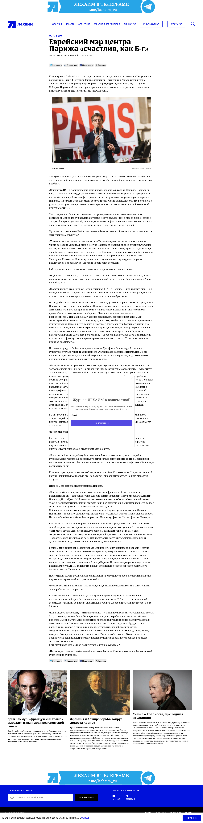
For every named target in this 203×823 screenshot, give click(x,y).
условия (85, 818)
